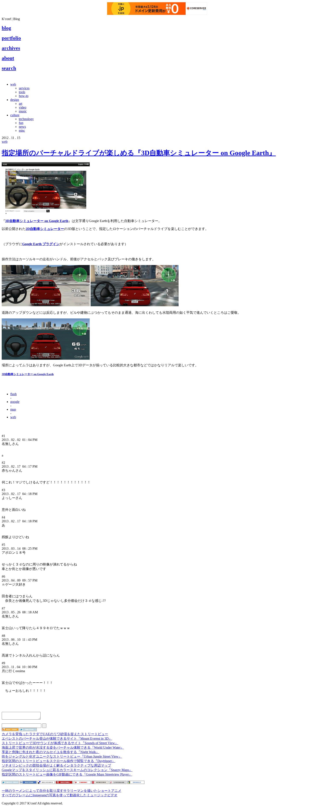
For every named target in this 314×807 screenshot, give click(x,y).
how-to (23, 96)
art (20, 103)
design (14, 100)
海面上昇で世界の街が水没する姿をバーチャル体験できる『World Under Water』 (63, 747)
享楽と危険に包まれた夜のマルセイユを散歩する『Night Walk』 (50, 752)
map (13, 409)
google (14, 402)
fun (21, 123)
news (22, 126)
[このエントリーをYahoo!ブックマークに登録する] (82, 783)
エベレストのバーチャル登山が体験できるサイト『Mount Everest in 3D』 (57, 738)
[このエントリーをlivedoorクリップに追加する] (117, 783)
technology (26, 119)
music (23, 111)
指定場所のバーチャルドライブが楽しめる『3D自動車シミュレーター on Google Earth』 (139, 153)
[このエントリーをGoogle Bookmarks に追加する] (135, 783)
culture (14, 115)
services (24, 88)
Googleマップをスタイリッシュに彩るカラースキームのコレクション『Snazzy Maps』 (67, 770)
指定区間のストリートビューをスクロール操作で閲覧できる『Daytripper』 (58, 761)
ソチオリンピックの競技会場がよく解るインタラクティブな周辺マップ (56, 765)
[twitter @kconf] (28, 730)
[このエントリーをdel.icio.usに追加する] (46, 783)
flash (13, 394)
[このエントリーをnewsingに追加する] (100, 783)
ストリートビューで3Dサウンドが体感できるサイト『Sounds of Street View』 (60, 743)
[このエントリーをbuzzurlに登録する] (64, 783)
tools (22, 92)
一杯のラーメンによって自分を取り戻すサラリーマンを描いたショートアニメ (61, 790)
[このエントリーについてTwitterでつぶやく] (10, 783)
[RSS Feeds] (10, 730)
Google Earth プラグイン (41, 244)
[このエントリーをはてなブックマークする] (28, 783)
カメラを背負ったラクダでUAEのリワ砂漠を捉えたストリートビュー (55, 734)
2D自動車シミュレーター (45, 229)
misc (22, 130)
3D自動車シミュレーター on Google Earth (36, 221)
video (22, 107)
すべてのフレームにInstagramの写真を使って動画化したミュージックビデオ (59, 795)
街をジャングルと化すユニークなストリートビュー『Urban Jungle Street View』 (62, 756)
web (13, 84)
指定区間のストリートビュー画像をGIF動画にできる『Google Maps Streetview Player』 (67, 774)
